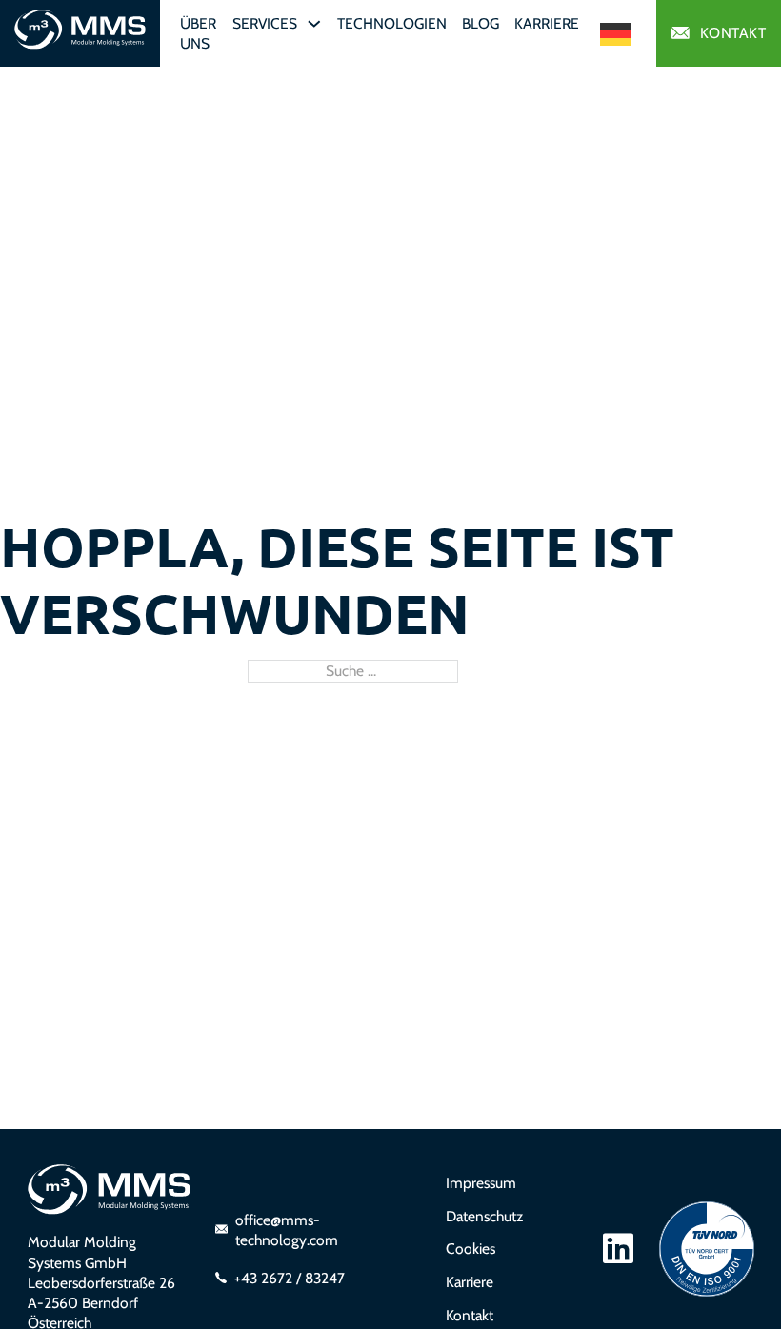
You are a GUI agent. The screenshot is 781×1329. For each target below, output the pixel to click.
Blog (480, 23)
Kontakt (733, 33)
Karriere (546, 23)
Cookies (470, 1249)
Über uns (198, 33)
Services (264, 23)
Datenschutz (484, 1216)
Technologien (392, 23)
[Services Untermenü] (314, 23)
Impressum (481, 1183)
